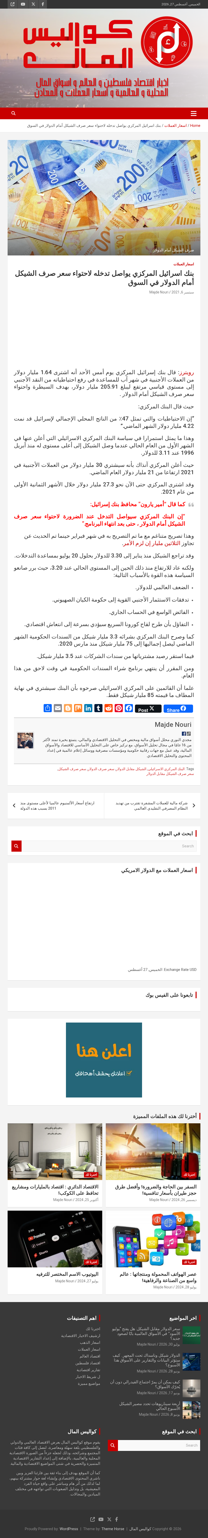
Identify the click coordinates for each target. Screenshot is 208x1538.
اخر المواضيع (183, 1318)
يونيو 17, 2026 (169, 1393)
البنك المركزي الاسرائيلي (166, 769)
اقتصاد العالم (90, 1356)
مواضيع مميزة (89, 1383)
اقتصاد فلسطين (87, 1363)
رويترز (186, 372)
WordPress (69, 1529)
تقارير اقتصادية (88, 1370)
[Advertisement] (104, 333)
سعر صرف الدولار (101, 769)
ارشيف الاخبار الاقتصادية (80, 1335)
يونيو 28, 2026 (169, 1371)
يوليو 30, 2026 (169, 1344)
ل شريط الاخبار (88, 1376)
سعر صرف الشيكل (72, 769)
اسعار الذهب (90, 1342)
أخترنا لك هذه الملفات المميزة (165, 1116)
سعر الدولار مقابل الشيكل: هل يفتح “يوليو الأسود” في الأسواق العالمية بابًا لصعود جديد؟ (146, 1333)
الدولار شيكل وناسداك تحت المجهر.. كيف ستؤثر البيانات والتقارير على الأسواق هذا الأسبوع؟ (146, 1360)
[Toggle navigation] (193, 113)
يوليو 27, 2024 (87, 1281)
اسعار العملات (184, 264)
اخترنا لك (189, 1174)
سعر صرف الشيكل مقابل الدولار (170, 774)
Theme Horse (112, 1529)
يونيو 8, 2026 (170, 1414)
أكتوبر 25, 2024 (86, 1200)
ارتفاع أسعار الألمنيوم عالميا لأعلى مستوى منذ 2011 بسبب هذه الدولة (57, 806)
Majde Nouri (158, 292)
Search (16, 846)
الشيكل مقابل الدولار (131, 769)
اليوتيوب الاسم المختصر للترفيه (67, 1274)
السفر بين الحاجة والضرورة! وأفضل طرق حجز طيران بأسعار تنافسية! (156, 1190)
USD (193, 969)
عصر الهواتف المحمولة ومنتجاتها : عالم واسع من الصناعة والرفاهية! (158, 1277)
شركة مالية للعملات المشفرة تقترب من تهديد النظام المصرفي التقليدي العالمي (152, 806)
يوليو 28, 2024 (186, 1287)
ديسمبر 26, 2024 (184, 1200)
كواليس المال (140, 1529)
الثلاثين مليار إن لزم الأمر (151, 543)
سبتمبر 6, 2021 (182, 292)
